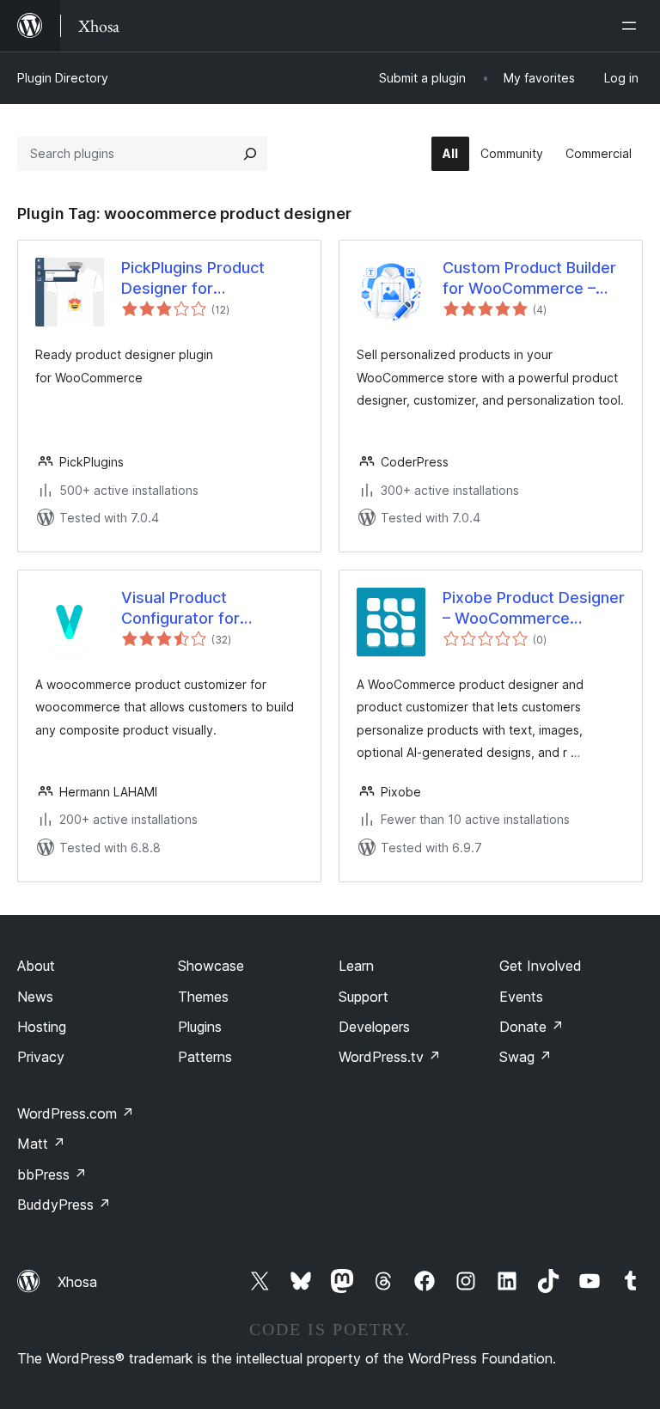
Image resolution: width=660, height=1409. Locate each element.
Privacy (40, 1056)
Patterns (205, 1056)
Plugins (200, 1026)
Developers (374, 1026)
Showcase (211, 965)
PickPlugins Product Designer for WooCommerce (193, 278)
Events (521, 996)
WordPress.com (75, 1113)
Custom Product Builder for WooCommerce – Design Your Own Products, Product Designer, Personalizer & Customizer (532, 278)
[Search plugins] (250, 154)
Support (363, 996)
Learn (356, 965)
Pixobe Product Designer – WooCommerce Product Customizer (534, 608)
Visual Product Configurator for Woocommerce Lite (193, 608)
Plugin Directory (62, 77)
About (36, 965)
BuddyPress (64, 1204)
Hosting (41, 1026)
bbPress (52, 1174)
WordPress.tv (390, 1056)
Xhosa (77, 1281)
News (35, 996)
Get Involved (540, 965)
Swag (525, 1056)
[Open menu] (632, 26)
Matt (41, 1143)
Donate (531, 1026)
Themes (203, 996)
